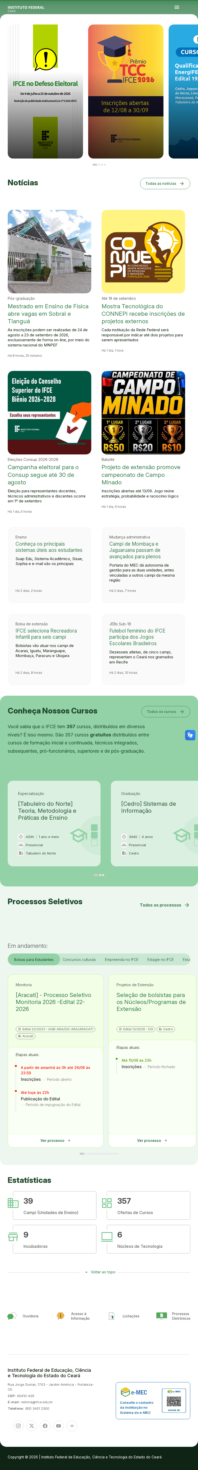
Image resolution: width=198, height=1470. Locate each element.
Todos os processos (165, 905)
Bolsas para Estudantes (34, 959)
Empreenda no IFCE (121, 959)
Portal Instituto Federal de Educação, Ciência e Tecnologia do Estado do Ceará (32, 7)
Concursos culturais (79, 959)
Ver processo (55, 1140)
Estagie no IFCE (160, 959)
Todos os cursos (166, 711)
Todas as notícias (165, 183)
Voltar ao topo (103, 1271)
